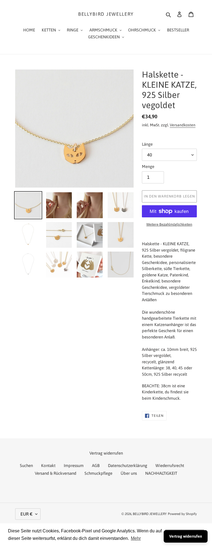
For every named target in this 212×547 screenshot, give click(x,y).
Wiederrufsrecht (169, 465)
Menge (148, 166)
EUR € (26, 513)
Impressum (74, 465)
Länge (147, 144)
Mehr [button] (136, 538)
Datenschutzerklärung (127, 465)
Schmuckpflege (98, 473)
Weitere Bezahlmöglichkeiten (169, 224)
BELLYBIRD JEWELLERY (106, 14)
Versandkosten (182, 125)
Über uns (129, 473)
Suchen (26, 465)
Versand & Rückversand (55, 473)
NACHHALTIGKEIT (161, 473)
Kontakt (48, 465)
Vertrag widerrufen (185, 536)
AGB (96, 465)
